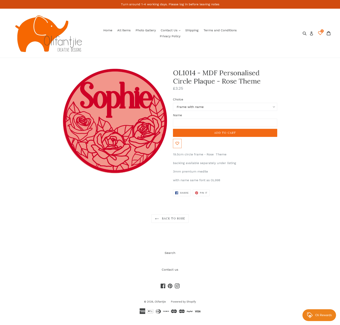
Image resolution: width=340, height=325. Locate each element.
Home (107, 30)
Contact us (170, 269)
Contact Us (171, 30)
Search (170, 253)
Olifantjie (160, 301)
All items (124, 30)
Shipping (192, 30)
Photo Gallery (146, 30)
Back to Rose (173, 218)
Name (177, 115)
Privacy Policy (170, 36)
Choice (178, 99)
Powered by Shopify (183, 301)
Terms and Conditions (220, 30)
